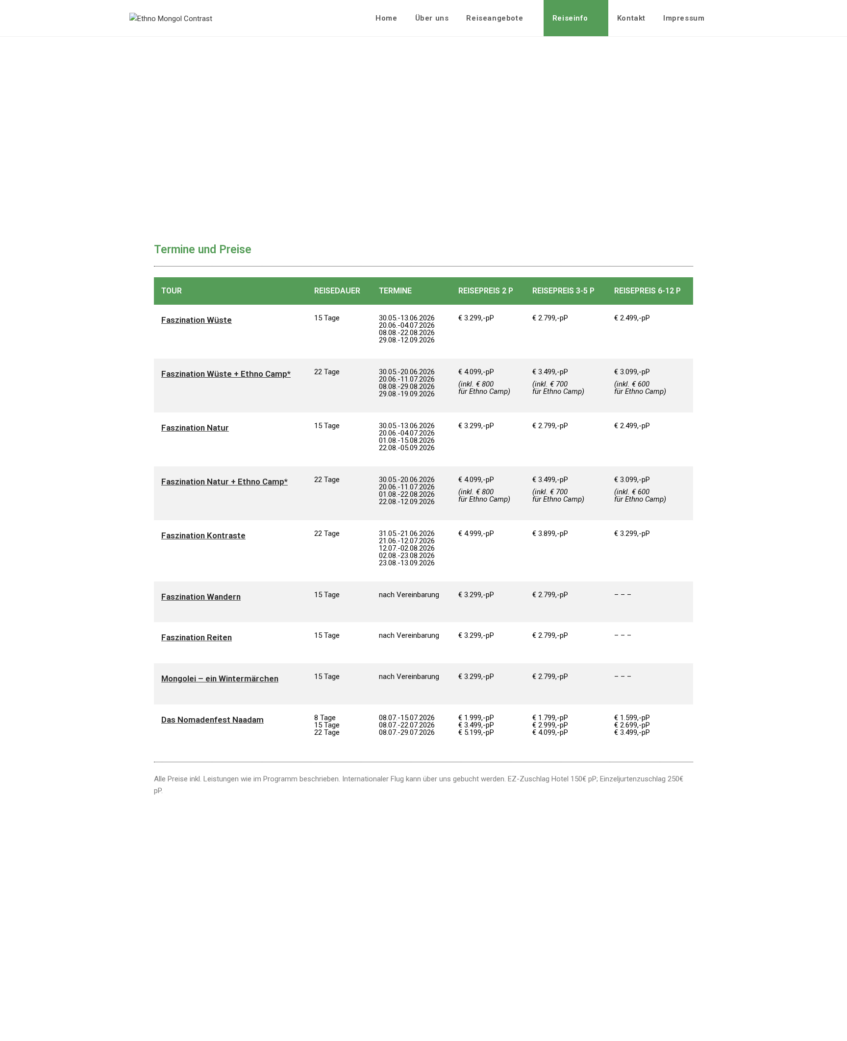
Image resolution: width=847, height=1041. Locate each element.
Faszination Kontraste (203, 535)
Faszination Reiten (196, 637)
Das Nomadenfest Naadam (212, 720)
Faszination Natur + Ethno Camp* (224, 481)
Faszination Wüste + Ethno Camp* (226, 374)
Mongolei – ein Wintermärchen (219, 678)
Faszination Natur (195, 428)
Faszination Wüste (196, 320)
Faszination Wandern (201, 597)
